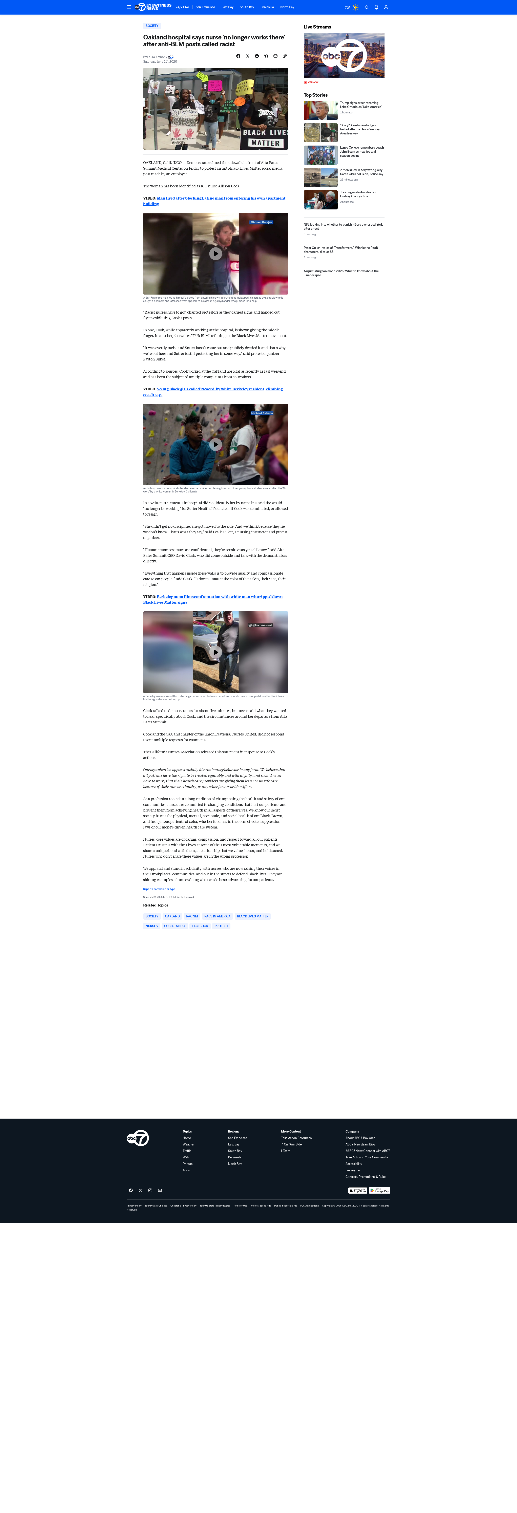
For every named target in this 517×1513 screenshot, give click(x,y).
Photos (187, 1163)
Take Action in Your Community (367, 1157)
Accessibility (354, 1163)
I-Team (285, 1151)
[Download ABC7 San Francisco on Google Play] (379, 1190)
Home (187, 1138)
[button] (129, 7)
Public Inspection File (285, 1205)
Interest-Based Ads (260, 1205)
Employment (354, 1170)
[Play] (344, 55)
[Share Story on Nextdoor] (266, 56)
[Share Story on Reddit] (256, 56)
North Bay (287, 7)
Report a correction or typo (159, 889)
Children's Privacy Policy (183, 1205)
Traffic (187, 1151)
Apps (186, 1170)
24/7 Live (182, 7)
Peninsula (267, 7)
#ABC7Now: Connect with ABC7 (368, 1151)
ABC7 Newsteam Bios (360, 1144)
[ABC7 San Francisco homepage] (153, 7)
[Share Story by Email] (275, 56)
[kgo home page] (138, 1138)
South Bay (247, 7)
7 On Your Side (291, 1144)
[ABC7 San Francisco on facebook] (131, 1191)
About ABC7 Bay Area (360, 1138)
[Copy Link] (284, 56)
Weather (188, 1144)
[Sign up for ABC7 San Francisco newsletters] (160, 1191)
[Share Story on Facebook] (238, 56)
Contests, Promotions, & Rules (366, 1176)
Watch (187, 1157)
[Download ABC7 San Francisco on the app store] (358, 1190)
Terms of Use (240, 1205)
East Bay (227, 7)
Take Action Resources (296, 1138)
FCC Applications (309, 1205)
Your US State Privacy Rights (215, 1205)
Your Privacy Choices (156, 1205)
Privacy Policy (134, 1205)
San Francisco (205, 7)
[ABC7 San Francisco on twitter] (141, 1191)
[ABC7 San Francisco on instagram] (150, 1191)
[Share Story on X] (247, 56)
